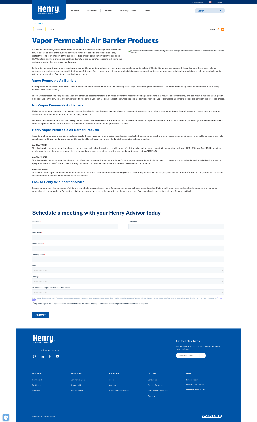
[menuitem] (72, 10)
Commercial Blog (78, 379)
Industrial (108, 10)
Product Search (77, 390)
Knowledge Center (128, 10)
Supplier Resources (156, 385)
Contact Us (152, 379)
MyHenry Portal (197, 2)
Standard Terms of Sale (195, 389)
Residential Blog (77, 385)
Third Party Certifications (158, 390)
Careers (112, 385)
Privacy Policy (192, 379)
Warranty (151, 396)
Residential (92, 10)
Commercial (74, 10)
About (111, 379)
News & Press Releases (119, 390)
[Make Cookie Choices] (6, 417)
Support (147, 10)
